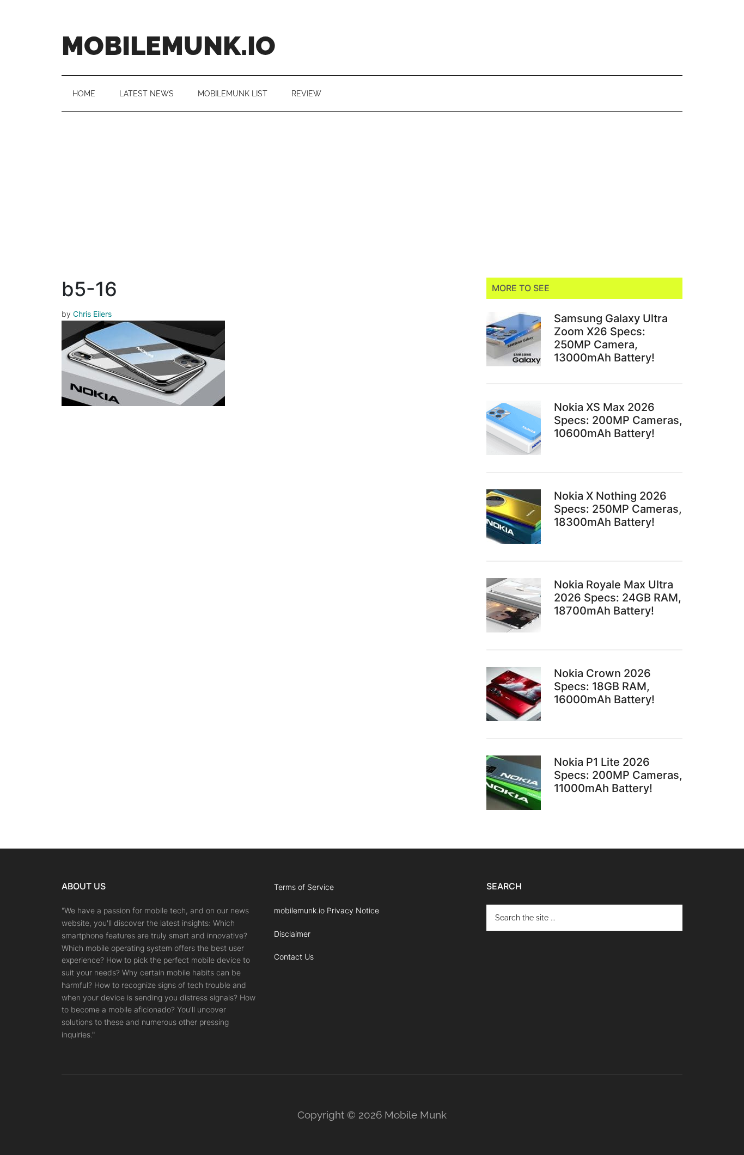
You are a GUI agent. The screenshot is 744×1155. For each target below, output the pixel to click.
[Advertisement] (372, 193)
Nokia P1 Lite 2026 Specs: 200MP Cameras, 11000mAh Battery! (618, 775)
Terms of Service (304, 887)
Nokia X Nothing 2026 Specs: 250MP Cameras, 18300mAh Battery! (618, 509)
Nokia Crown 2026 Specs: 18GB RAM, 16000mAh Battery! (604, 686)
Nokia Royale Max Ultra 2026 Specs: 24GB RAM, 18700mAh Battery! (617, 597)
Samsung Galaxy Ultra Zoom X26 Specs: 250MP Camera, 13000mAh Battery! (611, 338)
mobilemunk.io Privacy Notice (326, 910)
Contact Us (294, 956)
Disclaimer (292, 933)
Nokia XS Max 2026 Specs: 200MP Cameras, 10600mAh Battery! (618, 420)
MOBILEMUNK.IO (169, 45)
